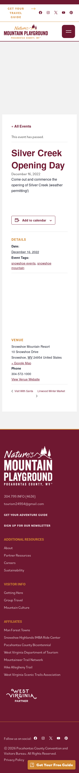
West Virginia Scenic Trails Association (32, 674)
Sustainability (14, 570)
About (8, 548)
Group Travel (13, 600)
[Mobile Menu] (68, 31)
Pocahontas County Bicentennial (27, 645)
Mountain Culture (16, 607)
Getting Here (13, 592)
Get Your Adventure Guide (26, 515)
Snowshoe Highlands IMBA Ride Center (32, 637)
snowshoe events (23, 263)
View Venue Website (25, 379)
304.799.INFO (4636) (20, 496)
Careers (10, 562)
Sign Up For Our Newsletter (27, 525)
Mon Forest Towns (17, 630)
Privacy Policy (14, 759)
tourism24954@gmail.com (24, 503)
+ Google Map (21, 363)
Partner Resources (17, 555)
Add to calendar (34, 220)
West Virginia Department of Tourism (31, 652)
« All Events (21, 126)
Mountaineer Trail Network (23, 659)
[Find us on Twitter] (56, 13)
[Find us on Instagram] (48, 13)
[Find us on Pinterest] (71, 13)
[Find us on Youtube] (63, 13)
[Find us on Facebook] (40, 13)
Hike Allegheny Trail (18, 667)
